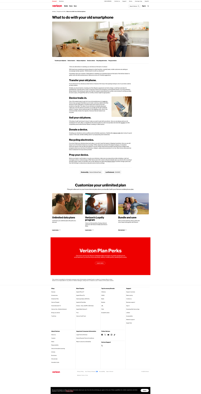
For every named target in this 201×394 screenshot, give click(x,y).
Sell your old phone (81, 60)
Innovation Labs (55, 362)
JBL (102, 305)
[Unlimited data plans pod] (67, 212)
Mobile (66, 6)
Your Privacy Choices (90, 371)
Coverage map (138, 1)
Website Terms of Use (82, 375)
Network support (130, 319)
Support (124, 1)
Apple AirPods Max (81, 302)
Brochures (54, 355)
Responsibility (54, 345)
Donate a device (91, 60)
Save (75, 6)
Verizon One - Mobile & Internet (59, 309)
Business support (130, 302)
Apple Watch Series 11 (81, 309)
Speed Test (129, 323)
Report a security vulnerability (83, 341)
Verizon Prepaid (55, 302)
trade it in (105, 101)
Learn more (55, 230)
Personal (54, 1)
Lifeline (128, 312)
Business (61, 1)
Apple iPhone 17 (80, 292)
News (52, 341)
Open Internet (109, 371)
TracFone (53, 316)
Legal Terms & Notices (81, 334)
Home (71, 6)
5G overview (54, 359)
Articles (54, 11)
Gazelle (123, 122)
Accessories (54, 295)
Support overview (130, 292)
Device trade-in (71, 60)
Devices (53, 292)
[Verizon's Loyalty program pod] (100, 212)
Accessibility (129, 316)
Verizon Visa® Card (81, 316)
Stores (130, 1)
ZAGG (102, 295)
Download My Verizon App (132, 309)
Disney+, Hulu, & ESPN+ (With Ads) (85, 305)
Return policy (129, 295)
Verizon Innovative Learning (58, 348)
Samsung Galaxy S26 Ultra (83, 298)
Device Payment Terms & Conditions (85, 338)
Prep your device (112, 60)
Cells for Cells (116, 133)
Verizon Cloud (111, 161)
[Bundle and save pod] (133, 212)
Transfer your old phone (60, 60)
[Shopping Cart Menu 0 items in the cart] (148, 6)
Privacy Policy (80, 371)
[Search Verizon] (134, 6)
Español (147, 1)
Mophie (103, 302)
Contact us (117, 1)
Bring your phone (55, 312)
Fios (77, 312)
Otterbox (103, 292)
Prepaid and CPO (61, 11)
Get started (121, 230)
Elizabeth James (105, 312)
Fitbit (102, 309)
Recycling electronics (101, 60)
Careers (53, 338)
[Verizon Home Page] (57, 6)
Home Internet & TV (56, 305)
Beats (102, 298)
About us (53, 334)
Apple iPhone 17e (80, 295)
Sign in (128, 305)
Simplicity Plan (55, 298)
